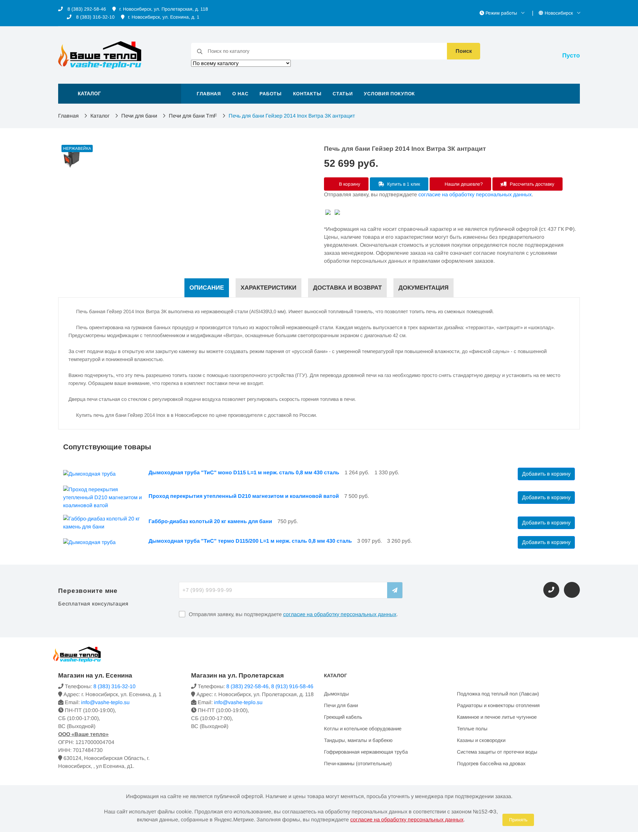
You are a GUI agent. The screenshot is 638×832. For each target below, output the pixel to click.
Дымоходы (336, 693)
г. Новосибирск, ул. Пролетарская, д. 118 (163, 9)
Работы (270, 93)
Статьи (343, 93)
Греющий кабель (343, 717)
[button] (119, 94)
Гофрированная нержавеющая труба (366, 752)
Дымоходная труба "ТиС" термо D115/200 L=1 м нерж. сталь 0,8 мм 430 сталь (250, 541)
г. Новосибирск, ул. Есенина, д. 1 (163, 17)
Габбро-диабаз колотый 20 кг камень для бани (210, 521)
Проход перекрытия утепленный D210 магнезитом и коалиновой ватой (244, 496)
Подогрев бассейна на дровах (491, 763)
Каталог (100, 116)
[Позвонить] (551, 590)
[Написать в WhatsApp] (572, 590)
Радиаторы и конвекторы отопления (498, 705)
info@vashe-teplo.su (105, 702)
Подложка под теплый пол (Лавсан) (498, 693)
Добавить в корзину (546, 474)
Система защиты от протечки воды (497, 752)
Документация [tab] (423, 287)
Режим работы (501, 13)
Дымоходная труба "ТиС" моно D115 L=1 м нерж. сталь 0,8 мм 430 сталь (244, 472)
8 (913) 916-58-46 (292, 686)
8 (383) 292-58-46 (86, 9)
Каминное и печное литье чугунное (497, 717)
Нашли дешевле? (463, 184)
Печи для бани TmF (193, 116)
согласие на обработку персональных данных (475, 194)
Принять (518, 819)
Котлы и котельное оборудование (362, 728)
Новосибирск (558, 13)
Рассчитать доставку (531, 184)
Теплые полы (472, 728)
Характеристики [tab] (268, 287)
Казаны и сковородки (481, 740)
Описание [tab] (206, 287)
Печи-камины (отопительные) (358, 763)
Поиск (464, 51)
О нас (240, 93)
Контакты (307, 93)
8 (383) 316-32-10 (95, 17)
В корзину (349, 184)
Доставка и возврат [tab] (347, 287)
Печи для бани (139, 116)
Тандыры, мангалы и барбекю (358, 740)
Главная (209, 93)
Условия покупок (389, 93)
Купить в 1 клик (403, 184)
